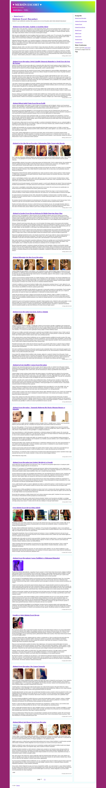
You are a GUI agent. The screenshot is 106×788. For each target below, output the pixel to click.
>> (45, 779)
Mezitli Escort (78, 30)
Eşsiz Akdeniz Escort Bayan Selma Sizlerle (26, 507)
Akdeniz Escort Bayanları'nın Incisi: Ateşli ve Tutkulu (30, 312)
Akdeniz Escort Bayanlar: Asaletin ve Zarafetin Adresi (30, 26)
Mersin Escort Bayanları (80, 18)
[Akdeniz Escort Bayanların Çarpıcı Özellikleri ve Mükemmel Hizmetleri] (18, 565)
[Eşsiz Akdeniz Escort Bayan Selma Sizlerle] (18, 516)
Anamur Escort (78, 24)
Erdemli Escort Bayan (80, 27)
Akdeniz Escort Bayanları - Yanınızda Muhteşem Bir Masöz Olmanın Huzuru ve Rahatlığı (39, 408)
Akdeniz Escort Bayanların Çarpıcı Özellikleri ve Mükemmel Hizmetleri (36, 558)
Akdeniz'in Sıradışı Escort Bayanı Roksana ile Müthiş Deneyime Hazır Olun (37, 213)
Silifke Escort (78, 33)
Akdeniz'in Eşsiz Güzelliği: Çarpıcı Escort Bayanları (30, 365)
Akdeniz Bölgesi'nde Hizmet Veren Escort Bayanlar (29, 722)
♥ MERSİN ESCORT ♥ (27, 4)
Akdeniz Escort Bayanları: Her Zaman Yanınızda (29, 666)
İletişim (26, 10)
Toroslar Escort (78, 39)
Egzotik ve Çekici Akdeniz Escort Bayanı (26, 615)
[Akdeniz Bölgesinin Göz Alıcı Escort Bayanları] (18, 264)
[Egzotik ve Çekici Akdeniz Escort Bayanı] (18, 623)
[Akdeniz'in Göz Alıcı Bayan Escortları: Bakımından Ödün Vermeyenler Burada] (18, 150)
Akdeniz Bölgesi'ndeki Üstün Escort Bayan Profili (29, 103)
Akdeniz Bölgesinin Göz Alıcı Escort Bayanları (28, 257)
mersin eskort (87, 47)
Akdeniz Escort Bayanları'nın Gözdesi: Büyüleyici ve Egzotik (33, 462)
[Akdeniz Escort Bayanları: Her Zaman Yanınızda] (18, 673)
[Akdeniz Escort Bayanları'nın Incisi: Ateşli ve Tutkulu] (18, 319)
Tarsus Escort (78, 36)
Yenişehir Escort (78, 42)
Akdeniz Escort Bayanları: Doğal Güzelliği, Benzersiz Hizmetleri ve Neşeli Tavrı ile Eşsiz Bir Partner (41, 62)
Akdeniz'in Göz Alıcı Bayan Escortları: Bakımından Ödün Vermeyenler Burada (39, 143)
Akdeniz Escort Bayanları (81, 21)
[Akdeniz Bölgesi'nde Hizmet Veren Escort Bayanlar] (18, 729)
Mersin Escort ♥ (17, 10)
